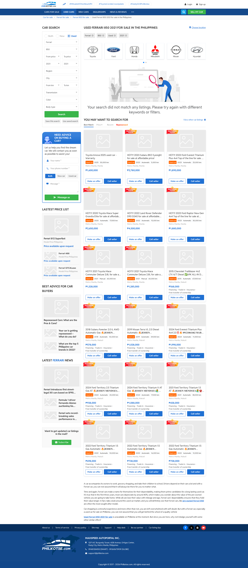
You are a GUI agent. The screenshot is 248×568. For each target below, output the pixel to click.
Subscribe (63, 442)
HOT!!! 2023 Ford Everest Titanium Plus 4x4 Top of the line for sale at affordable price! (186, 157)
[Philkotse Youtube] (203, 527)
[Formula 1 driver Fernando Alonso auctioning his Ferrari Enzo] (50, 402)
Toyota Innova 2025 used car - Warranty (101, 157)
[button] (143, 62)
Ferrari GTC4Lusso (67, 268)
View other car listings (193, 119)
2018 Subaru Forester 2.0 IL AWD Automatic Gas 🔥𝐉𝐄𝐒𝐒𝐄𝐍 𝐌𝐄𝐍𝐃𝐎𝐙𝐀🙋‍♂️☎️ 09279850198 (102, 331)
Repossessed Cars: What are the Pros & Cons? (60, 322)
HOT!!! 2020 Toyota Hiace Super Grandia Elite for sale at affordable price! (103, 215)
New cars (84, 12)
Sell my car (197, 12)
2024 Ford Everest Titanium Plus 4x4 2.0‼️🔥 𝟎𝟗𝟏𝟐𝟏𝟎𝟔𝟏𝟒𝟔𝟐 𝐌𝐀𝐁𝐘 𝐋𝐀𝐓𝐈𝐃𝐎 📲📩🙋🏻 (186, 331)
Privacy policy (80, 527)
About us (46, 527)
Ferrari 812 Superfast (54, 238)
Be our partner (137, 527)
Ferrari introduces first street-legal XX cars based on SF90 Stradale (59, 391)
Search (61, 114)
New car (61, 176)
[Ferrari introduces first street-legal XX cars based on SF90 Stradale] (61, 376)
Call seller (112, 181)
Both (50, 36)
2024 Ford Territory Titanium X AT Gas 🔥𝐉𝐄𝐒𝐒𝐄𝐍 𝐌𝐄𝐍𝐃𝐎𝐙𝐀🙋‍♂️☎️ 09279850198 (144, 389)
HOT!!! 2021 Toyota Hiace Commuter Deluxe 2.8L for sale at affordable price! (103, 273)
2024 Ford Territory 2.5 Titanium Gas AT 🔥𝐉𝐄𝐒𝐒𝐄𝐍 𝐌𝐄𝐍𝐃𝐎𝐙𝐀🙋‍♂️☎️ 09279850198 (102, 389)
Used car (72, 176)
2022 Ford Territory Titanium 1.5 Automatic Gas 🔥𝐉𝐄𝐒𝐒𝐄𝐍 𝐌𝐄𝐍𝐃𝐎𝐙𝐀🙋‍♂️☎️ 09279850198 (143, 447)
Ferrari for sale (63, 17)
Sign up (202, 4)
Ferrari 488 (64, 253)
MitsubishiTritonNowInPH (81, 4)
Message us (64, 197)
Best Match (89, 124)
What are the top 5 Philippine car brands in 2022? (68, 346)
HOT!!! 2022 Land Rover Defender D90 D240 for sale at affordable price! (144, 215)
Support (108, 527)
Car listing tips (155, 527)
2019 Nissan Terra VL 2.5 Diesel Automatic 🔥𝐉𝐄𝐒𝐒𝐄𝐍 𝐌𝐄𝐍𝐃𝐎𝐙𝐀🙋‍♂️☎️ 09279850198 (143, 331)
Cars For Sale (51, 12)
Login (190, 4)
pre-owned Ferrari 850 (193, 501)
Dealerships (99, 12)
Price (98, 124)
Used (73, 36)
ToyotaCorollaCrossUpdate (112, 4)
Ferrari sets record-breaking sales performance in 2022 (68, 416)
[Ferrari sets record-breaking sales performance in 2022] (50, 415)
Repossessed (122, 124)
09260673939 (115, 549)
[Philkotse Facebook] (185, 527)
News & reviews (118, 12)
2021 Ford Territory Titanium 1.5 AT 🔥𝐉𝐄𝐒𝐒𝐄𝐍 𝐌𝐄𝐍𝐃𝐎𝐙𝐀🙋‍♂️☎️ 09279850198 (185, 389)
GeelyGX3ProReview (140, 4)
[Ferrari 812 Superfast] (61, 225)
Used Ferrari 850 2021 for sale (98, 517)
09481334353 (94, 549)
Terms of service (62, 527)
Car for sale (48, 17)
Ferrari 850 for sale (81, 17)
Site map (95, 527)
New (62, 36)
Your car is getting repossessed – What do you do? (68, 333)
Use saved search (70, 121)
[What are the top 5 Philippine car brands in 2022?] (50, 346)
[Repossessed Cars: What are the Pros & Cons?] (61, 307)
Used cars (68, 12)
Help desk (121, 527)
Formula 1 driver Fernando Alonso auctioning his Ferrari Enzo (67, 403)
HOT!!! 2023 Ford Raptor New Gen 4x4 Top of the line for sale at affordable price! (186, 215)
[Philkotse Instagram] (197, 527)
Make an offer (93, 181)
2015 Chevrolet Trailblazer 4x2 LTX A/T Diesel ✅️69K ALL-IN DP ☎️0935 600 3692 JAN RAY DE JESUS (185, 273)
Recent (110, 124)
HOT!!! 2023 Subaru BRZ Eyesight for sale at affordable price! (144, 157)
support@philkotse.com (98, 553)
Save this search (52, 121)
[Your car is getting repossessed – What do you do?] (50, 333)
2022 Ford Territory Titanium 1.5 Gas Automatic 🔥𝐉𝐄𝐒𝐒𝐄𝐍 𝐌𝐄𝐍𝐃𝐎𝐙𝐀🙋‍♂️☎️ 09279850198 (102, 447)
